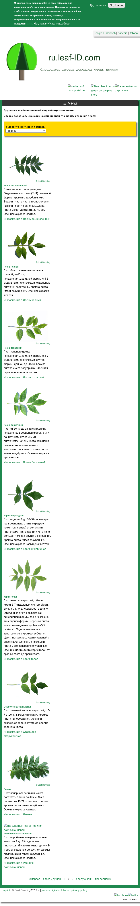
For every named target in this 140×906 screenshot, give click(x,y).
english (100, 33)
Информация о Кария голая (21, 658)
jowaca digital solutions (55, 890)
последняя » (103, 878)
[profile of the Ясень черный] (27, 262)
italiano (133, 33)
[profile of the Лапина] (27, 785)
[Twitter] (133, 895)
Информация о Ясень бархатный (24, 462)
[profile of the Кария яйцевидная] (27, 511)
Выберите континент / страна (24, 126)
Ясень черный (11, 267)
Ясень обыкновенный (15, 185)
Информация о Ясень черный (22, 300)
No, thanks (116, 5)
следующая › (84, 878)
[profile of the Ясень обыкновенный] (27, 181)
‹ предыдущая (52, 878)
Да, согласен (98, 5)
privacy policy (79, 890)
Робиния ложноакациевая (18, 833)
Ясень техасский (13, 348)
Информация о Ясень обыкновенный (27, 218)
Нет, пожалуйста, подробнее (51, 23)
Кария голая (10, 597)
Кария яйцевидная (14, 515)
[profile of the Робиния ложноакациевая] (27, 829)
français (122, 33)
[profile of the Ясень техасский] (27, 344)
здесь (29, 23)
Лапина (7, 789)
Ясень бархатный (13, 425)
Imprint (6, 890)
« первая (34, 878)
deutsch (111, 33)
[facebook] (121, 895)
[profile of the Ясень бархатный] (27, 421)
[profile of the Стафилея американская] (27, 703)
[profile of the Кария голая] (27, 593)
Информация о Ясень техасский (24, 377)
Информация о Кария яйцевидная (25, 548)
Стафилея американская (17, 707)
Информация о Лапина (18, 814)
